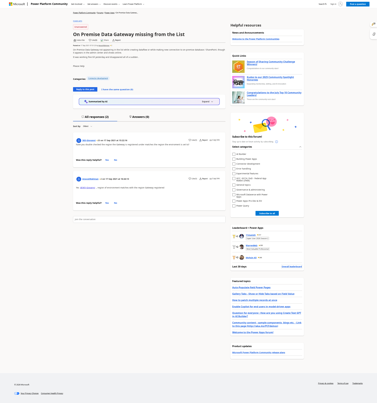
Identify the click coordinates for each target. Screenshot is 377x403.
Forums (100, 12)
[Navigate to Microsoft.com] (17, 4)
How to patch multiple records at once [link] (254, 300)
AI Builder (241, 154)
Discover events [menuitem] (110, 4)
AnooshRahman (104, 45)
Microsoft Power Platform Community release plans (258, 352)
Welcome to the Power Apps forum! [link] (252, 332)
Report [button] (118, 40)
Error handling (243, 168)
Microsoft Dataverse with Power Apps (252, 195)
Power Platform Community (49, 4)
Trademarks (357, 383)
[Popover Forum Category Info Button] (276, 142)
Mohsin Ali (251, 257)
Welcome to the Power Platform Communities (255, 39)
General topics (243, 185)
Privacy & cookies (325, 383)
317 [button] (259, 235)
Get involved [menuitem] (76, 4)
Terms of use (342, 383)
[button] (322, 4)
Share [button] (106, 40)
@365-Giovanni (87, 187)
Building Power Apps (246, 159)
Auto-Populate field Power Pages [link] (251, 287)
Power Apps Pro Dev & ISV (249, 201)
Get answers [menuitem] (92, 4)
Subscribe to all (267, 213)
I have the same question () (117, 89)
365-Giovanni (89, 140)
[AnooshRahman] (78, 179)
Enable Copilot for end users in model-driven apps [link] (261, 306)
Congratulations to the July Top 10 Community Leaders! (274, 94)
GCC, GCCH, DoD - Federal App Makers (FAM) (251, 179)
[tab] (95, 118)
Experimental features (247, 173)
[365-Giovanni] (78, 140)
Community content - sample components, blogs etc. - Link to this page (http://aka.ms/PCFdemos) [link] (266, 324)
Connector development (98, 78)
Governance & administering (250, 190)
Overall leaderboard (292, 266)
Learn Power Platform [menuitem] (132, 4)
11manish (251, 235)
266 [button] (260, 258)
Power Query (242, 206)
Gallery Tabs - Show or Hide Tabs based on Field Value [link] (263, 293)
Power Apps (109, 12)
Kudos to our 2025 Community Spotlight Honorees (270, 78)
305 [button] (261, 245)
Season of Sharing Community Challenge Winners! (271, 63)
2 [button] (111, 45)
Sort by (76, 126)
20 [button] (99, 140)
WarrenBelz (251, 245)
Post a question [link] (358, 4)
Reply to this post (85, 89)
